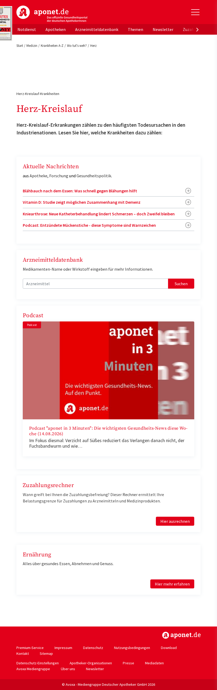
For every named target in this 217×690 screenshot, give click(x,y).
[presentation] (197, 29)
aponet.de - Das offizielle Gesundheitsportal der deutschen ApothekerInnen (51, 14)
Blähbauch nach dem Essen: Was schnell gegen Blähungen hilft (80, 190)
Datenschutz (93, 647)
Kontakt (22, 653)
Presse (128, 663)
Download (169, 647)
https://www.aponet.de (181, 635)
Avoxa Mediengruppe (33, 668)
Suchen (181, 283)
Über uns (68, 668)
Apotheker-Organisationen (91, 663)
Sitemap (46, 653)
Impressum (63, 647)
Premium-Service (30, 647)
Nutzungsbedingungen (132, 647)
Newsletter (163, 29)
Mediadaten (154, 663)
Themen (135, 29)
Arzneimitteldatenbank (96, 29)
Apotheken (56, 29)
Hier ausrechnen (175, 521)
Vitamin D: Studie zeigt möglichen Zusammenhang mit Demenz (82, 202)
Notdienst (26, 29)
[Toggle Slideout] (195, 12)
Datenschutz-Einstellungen (37, 663)
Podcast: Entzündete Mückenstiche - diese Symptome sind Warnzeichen (89, 225)
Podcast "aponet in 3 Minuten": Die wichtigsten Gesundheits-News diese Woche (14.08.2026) (108, 431)
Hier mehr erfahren (172, 584)
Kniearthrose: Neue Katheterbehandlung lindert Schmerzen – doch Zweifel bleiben (99, 213)
